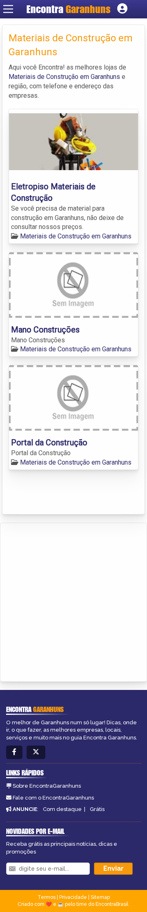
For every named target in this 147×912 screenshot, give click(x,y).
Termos (47, 897)
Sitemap (100, 897)
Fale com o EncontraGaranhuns (53, 798)
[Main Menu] (8, 9)
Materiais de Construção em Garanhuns (64, 77)
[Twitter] (36, 752)
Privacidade (73, 897)
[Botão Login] (122, 9)
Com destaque (62, 809)
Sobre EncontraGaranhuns (47, 786)
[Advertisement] (73, 600)
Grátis (97, 809)
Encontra (69, 9)
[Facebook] (14, 752)
